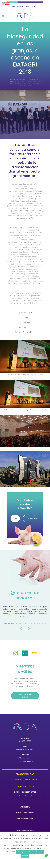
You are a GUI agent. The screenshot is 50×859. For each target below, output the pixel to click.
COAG (25, 317)
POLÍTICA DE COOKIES (25, 823)
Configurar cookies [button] (24, 852)
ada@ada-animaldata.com (25, 754)
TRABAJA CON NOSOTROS (25, 784)
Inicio (12, 80)
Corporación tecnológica (25, 332)
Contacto (20, 6)
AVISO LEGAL (25, 812)
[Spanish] (8, 4)
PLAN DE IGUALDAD (25, 779)
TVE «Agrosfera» (29, 300)
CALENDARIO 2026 (25, 791)
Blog (13, 6)
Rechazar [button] (39, 852)
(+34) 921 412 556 (25, 746)
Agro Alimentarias (25, 312)
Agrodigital (25, 322)
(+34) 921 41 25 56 (30, 6)
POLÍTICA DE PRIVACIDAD (25, 817)
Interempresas (25, 327)
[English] (4, 4)
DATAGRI (38, 191)
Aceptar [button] (25, 856)
